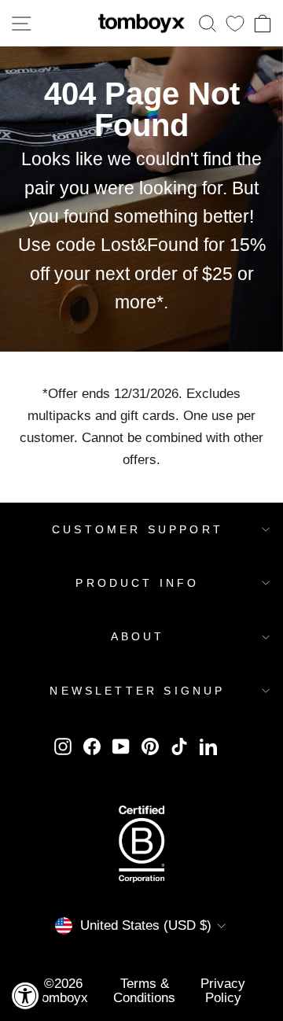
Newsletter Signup (137, 690)
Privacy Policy (222, 989)
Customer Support (137, 529)
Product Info (137, 583)
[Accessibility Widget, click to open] (25, 995)
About (138, 636)
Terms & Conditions (144, 989)
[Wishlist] (235, 23)
